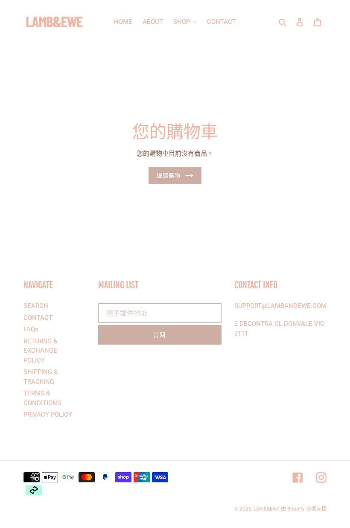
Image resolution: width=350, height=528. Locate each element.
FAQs (30, 329)
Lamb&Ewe (266, 509)
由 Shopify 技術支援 (304, 509)
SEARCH (35, 306)
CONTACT (37, 318)
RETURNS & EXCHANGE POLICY (40, 350)
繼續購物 (169, 175)
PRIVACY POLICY (47, 414)
